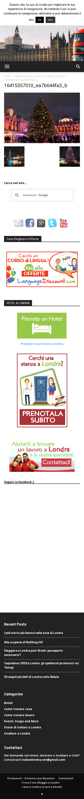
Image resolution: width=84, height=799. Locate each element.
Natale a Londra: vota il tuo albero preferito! (40, 76)
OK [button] (39, 19)
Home (7, 76)
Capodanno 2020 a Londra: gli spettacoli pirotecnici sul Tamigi (41, 665)
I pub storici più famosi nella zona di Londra (33, 633)
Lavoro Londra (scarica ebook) (42, 787)
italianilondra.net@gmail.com (43, 760)
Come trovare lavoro (19, 715)
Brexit (8, 703)
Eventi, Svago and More (21, 721)
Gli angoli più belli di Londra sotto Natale (31, 676)
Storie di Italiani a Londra (22, 727)
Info (50, 19)
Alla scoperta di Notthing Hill (23, 642)
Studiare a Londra (17, 733)
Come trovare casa (18, 709)
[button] (6, 66)
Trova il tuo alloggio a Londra (40, 782)
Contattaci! (66, 778)
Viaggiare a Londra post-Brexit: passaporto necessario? (33, 653)
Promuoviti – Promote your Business (31, 778)
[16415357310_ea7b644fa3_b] (42, 142)
